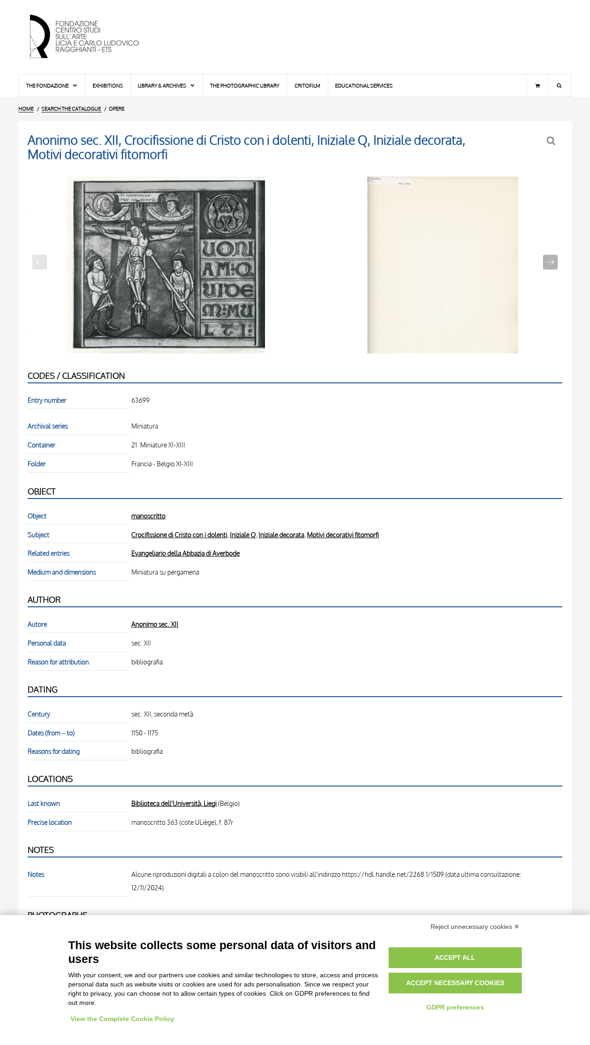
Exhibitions (108, 85)
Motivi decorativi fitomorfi (343, 534)
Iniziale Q (243, 534)
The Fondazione (48, 85)
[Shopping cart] (537, 85)
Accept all (455, 957)
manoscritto (148, 515)
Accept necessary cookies (455, 982)
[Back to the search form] (552, 141)
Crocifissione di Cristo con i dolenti (179, 534)
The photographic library (244, 85)
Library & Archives (162, 85)
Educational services (364, 85)
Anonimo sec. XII (154, 624)
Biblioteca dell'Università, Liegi (174, 803)
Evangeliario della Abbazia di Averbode (185, 553)
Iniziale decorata (281, 534)
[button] (550, 262)
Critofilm (307, 85)
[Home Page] (92, 37)
